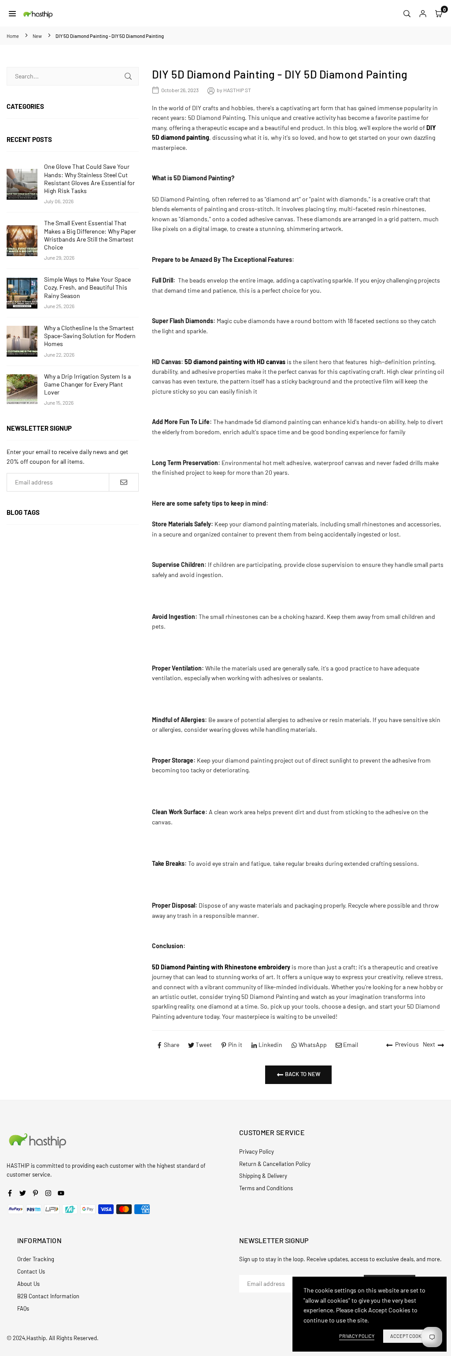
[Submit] (128, 76)
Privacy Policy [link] (356, 1336)
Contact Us (31, 1271)
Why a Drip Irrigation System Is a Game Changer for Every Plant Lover (87, 384)
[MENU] (12, 13)
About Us (28, 1283)
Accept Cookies (409, 1336)
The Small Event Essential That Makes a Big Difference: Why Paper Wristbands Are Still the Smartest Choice (90, 235)
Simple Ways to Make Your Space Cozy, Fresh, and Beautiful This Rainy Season (87, 287)
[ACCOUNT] (423, 13)
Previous (407, 1044)
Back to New (302, 1073)
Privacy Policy (256, 1151)
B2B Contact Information (48, 1296)
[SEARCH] (407, 13)
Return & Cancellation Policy (275, 1163)
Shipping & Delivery (263, 1175)
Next (429, 1044)
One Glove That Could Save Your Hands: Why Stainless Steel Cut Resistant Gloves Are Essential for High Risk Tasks (89, 178)
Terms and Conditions (266, 1188)
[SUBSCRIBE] (123, 482)
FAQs (23, 1308)
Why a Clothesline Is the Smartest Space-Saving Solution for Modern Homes (90, 335)
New (37, 36)
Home (13, 36)
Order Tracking (35, 1259)
